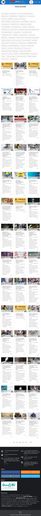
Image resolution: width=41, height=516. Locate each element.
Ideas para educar (14, 29)
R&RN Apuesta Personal (6, 51)
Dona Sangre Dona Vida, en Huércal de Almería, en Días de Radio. (33, 340)
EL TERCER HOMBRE (6, 26)
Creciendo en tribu (14, 496)
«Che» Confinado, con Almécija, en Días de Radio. (33, 287)
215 (14, 442)
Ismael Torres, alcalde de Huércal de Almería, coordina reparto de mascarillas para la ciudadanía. (20, 154)
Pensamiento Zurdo (22, 43)
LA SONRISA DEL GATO (6, 35)
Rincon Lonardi (28, 48)
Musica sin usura (25, 501)
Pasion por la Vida (5, 43)
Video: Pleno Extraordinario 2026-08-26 (12, 450)
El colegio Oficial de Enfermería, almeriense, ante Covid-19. (6, 340)
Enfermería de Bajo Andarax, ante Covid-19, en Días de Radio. (7, 287)
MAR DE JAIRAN (14, 501)
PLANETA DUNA (30, 45)
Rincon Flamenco (33, 503)
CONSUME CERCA (13, 16)
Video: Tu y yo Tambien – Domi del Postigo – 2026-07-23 (30, 458)
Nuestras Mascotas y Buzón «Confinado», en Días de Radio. (33, 314)
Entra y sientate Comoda (16, 26)
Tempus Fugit (23, 504)
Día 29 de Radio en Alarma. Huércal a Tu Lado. (33, 181)
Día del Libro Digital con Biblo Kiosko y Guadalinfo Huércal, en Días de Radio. (20, 125)
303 (31, 442)
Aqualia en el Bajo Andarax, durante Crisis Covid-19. (7, 181)
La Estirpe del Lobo (17, 32)
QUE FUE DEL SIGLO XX (18, 48)
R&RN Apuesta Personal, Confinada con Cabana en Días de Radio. (20, 395)
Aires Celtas (12, 494)
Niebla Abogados (11, 37)
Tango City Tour (17, 504)
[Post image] (2, 451)
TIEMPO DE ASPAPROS (24, 53)
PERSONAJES (4, 45)
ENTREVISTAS (31, 26)
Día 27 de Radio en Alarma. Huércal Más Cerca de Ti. (6, 394)
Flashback (35, 498)
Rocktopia (7, 504)
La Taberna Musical (23, 35)
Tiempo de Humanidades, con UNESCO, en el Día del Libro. (6, 98)
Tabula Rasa (16, 53)
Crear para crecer (31, 16)
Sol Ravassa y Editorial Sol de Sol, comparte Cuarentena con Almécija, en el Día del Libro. (6, 125)
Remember (28, 503)
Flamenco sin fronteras (29, 498)
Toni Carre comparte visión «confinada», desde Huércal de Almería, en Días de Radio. (20, 367)
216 (17, 442)
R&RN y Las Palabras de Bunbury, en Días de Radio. (34, 207)
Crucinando (4, 18)
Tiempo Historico (34, 53)
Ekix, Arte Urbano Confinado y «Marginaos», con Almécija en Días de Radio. (33, 233)
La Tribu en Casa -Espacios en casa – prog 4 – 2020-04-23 (33, 71)
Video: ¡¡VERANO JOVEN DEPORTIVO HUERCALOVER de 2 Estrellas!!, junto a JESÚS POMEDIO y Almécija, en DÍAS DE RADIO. (32, 452)
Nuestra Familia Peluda (6, 40)
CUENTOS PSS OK (20, 496)
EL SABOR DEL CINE (14, 24)
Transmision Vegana (11, 56)
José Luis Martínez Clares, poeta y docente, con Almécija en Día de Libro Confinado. (6, 154)
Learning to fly (3, 501)
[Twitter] (11, 76)
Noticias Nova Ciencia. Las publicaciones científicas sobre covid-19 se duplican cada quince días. (34, 422)
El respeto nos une (5, 24)
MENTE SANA (4, 37)
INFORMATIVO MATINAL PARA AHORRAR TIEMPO (29, 29)
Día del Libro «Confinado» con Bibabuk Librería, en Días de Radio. (20, 182)
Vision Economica (5, 59)
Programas (8, 73)
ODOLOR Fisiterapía (27, 40)
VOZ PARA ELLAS (13, 59)
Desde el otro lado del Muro (19, 18)
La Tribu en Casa (31, 35)
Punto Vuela (10, 48)
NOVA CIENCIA (36, 37)
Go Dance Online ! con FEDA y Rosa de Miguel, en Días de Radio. (7, 261)
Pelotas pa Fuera (13, 43)
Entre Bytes (25, 26)
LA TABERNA (14, 35)
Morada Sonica (19, 501)
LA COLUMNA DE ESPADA (7, 32)
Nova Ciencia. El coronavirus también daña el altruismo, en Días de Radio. (20, 288)
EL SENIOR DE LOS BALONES (25, 24)
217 (20, 442)
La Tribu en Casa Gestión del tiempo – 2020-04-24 (6, 71)
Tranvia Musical (19, 506)
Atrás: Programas (5, 13)
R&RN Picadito (15, 51)
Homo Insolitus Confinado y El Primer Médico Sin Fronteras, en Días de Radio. (20, 233)
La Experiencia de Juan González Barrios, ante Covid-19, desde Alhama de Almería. (33, 154)
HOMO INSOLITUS (5, 29)
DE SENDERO (10, 18)
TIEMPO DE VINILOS (6, 506)
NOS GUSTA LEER (20, 37)
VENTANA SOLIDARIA (31, 56)
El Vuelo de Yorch (12, 498)
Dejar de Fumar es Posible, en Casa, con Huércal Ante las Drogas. (20, 261)
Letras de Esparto (8, 501)
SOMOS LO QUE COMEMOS (25, 51)
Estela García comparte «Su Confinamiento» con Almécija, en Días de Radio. (7, 367)
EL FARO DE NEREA (24, 21)
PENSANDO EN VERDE (32, 43)
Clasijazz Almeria (5, 16)
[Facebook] (10, 76)
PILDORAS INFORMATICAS (14, 45)
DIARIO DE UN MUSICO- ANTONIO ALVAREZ (10, 21)
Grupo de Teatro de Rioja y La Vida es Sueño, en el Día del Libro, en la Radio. (20, 98)
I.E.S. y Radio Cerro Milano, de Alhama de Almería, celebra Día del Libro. (33, 98)
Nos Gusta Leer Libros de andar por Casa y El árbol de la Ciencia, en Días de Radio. (6, 422)
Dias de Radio (27, 496)
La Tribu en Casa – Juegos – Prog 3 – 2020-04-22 (19, 207)
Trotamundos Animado (21, 56)
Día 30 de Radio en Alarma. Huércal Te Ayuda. (19, 71)
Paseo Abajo (34, 40)
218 (23, 442)
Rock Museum (3, 504)
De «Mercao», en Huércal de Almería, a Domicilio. (33, 261)
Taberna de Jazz (12, 504)
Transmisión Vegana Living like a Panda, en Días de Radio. (20, 339)
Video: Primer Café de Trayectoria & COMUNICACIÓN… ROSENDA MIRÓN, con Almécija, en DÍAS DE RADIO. (31, 463)
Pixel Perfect (23, 45)
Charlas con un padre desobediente (25, 13)
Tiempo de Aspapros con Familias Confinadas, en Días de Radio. (33, 367)
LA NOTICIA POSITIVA (26, 32)
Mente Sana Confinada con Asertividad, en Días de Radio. (20, 421)
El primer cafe (32, 21)
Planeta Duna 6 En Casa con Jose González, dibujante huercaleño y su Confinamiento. (7, 208)
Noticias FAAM (28, 37)
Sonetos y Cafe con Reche (7, 53)
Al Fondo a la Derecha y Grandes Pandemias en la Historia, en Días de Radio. (33, 125)
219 (26, 442)
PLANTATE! (4, 48)
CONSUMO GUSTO (22, 16)
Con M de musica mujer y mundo (6, 496)
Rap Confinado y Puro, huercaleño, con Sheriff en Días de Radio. (33, 395)
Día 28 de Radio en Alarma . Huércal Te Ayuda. (6, 314)
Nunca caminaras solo (16, 40)
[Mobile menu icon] (39, 2)
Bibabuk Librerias (13, 13)
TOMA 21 (3, 56)
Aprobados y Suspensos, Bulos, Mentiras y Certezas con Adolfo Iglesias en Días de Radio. (6, 233)
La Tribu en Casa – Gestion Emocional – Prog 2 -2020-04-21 (20, 314)
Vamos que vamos (25, 506)
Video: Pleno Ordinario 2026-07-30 (11, 454)
